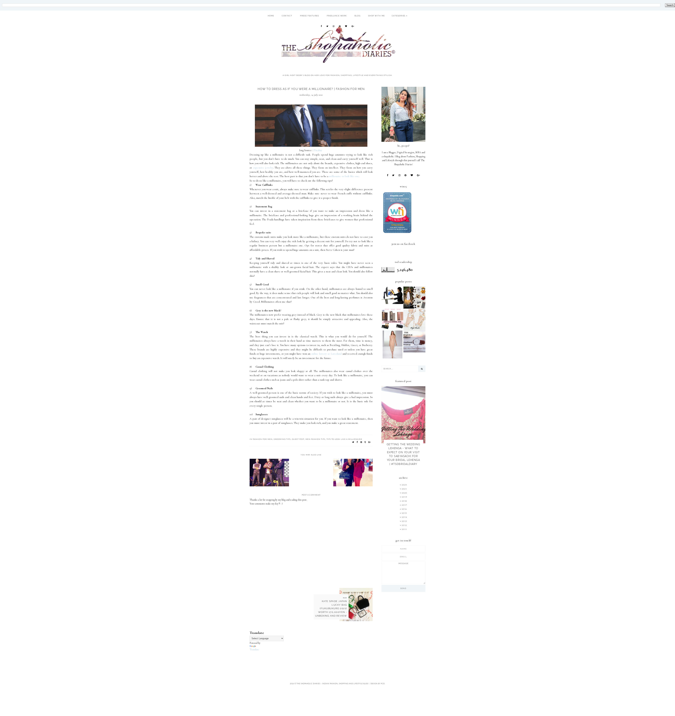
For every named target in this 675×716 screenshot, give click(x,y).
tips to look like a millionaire (344, 439)
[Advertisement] (314, 659)
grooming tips (282, 439)
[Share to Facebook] (357, 442)
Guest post (298, 439)
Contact (287, 16)
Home (271, 16)
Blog (357, 16)
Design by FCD (378, 684)
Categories (398, 16)
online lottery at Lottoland (326, 353)
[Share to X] (353, 442)
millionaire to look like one (344, 176)
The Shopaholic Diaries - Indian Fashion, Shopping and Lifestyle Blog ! (333, 684)
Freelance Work (337, 16)
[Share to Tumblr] (365, 442)
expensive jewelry (263, 167)
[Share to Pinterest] (361, 442)
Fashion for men (263, 439)
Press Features (309, 16)
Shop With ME (376, 16)
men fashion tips (315, 439)
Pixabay (318, 150)
